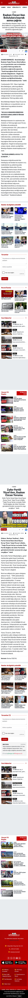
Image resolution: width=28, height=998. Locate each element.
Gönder (4, 278)
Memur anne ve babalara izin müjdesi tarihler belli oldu (7, 216)
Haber (14, 12)
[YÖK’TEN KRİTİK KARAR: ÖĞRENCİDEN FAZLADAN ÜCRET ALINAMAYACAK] (7, 699)
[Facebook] (8, 958)
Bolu (14, 322)
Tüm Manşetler (8, 979)
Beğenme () (18, 753)
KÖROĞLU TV (16, 7)
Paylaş (4, 50)
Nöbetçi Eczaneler (5, 970)
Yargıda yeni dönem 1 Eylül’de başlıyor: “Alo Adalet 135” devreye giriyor (18, 333)
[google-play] (20, 963)
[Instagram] (14, 958)
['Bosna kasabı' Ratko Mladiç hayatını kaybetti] (21, 240)
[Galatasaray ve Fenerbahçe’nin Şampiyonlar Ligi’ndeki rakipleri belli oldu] (21, 210)
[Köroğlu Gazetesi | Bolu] (14, 3)
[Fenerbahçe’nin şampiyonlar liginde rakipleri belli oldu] (7, 226)
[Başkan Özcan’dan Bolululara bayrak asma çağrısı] (14, 41)
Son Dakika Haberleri (18, 980)
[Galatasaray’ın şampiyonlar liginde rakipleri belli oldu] (21, 226)
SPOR (9, 7)
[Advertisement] (14, 375)
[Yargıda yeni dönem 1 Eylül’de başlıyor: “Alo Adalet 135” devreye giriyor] (7, 671)
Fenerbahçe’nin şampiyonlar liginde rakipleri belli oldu (6, 232)
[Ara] (26, 2)
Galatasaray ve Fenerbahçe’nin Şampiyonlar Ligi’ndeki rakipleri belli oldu (20, 218)
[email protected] (14, 940)
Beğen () (11, 753)
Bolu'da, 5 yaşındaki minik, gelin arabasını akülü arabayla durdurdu (19, 325)
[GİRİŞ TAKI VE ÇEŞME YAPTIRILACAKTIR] (7, 293)
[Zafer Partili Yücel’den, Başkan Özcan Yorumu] (14, 519)
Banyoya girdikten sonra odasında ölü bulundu (20, 311)
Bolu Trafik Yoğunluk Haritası (6, 975)
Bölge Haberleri (17, 337)
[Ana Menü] (1, 2)
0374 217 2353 (15, 949)
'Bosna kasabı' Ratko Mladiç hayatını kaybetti (20, 246)
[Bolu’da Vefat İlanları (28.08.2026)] (7, 305)
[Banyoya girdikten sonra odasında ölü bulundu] (21, 305)
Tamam (19, 996)
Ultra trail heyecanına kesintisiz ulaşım (19, 341)
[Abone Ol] (26, 51)
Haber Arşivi (7, 984)
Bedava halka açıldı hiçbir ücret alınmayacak (6, 246)
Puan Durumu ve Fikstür (20, 975)
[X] (11, 958)
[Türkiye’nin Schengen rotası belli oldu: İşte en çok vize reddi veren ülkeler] (21, 671)
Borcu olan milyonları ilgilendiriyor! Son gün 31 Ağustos (19, 357)
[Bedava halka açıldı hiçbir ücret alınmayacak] (7, 240)
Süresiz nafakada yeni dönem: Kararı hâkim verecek (20, 692)
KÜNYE (25, 7)
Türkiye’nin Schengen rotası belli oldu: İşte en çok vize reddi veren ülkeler (19, 349)
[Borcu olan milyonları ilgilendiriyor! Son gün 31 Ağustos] (7, 686)
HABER (3, 7)
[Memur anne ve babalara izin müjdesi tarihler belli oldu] (7, 210)
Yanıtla (5, 753)
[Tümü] (26, 287)
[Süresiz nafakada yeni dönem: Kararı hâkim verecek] (21, 686)
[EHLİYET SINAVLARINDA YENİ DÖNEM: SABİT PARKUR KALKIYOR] (21, 699)
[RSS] (19, 958)
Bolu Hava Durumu (18, 970)
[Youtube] (17, 958)
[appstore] (7, 963)
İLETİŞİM (24, 989)
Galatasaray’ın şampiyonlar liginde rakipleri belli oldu (20, 232)
